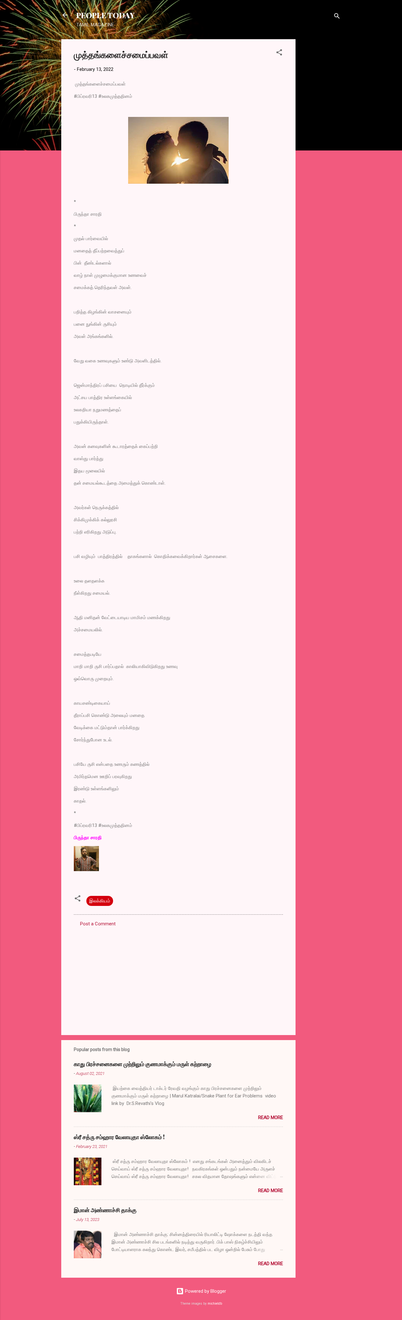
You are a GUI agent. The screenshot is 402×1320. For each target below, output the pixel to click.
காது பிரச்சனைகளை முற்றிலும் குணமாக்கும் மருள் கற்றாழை (142, 1064)
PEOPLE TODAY (105, 15)
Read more (270, 1117)
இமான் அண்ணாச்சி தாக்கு (105, 1210)
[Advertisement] (321, 133)
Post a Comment (98, 924)
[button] (279, 53)
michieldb (215, 1304)
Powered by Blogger (205, 1291)
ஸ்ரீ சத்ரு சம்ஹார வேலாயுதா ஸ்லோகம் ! (119, 1137)
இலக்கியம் (99, 901)
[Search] (337, 17)
